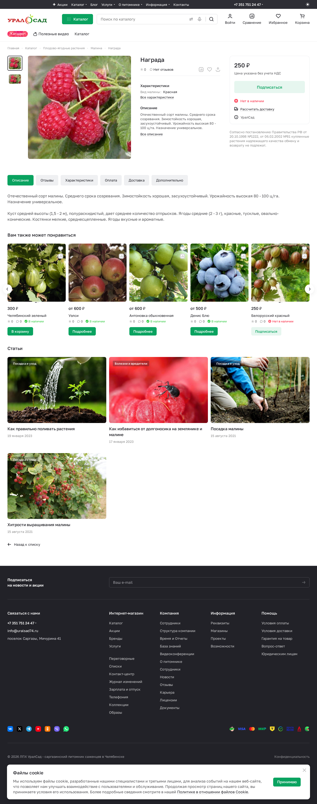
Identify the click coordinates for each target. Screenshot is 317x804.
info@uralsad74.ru (22, 631)
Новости (167, 677)
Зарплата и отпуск (125, 689)
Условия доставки (277, 631)
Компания (169, 613)
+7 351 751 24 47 (247, 4)
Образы (115, 712)
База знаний (170, 646)
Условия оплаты (275, 623)
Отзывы (47, 180)
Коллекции (118, 705)
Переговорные (121, 658)
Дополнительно (169, 180)
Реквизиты (220, 623)
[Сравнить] (201, 69)
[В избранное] (209, 69)
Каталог (116, 623)
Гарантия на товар (277, 638)
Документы (169, 708)
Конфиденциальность (292, 757)
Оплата (111, 180)
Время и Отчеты (173, 638)
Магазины (219, 631)
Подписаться (269, 87)
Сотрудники (170, 623)
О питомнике (171, 661)
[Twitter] (19, 729)
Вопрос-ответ (273, 646)
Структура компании (177, 631)
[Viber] (57, 729)
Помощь (269, 613)
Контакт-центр (121, 674)
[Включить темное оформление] (308, 4)
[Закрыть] (304, 770)
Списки (115, 666)
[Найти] (211, 19)
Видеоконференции (177, 654)
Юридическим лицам (279, 654)
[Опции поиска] (190, 19)
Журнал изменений (125, 681)
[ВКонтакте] (10, 729)
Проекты (218, 638)
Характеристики (79, 180)
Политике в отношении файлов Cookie (212, 792)
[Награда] (79, 107)
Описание (20, 180)
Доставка (137, 180)
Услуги (115, 646)
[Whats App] (66, 729)
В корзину (20, 331)
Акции (114, 631)
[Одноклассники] (47, 729)
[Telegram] (29, 729)
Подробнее (82, 331)
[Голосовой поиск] (200, 19)
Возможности (222, 646)
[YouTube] (38, 729)
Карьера (167, 692)
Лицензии (168, 700)
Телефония (118, 697)
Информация (223, 613)
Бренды (115, 638)
